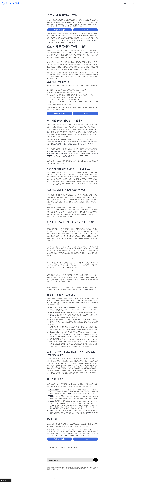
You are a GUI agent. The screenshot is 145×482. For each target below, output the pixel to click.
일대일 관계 (70, 213)
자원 (125, 3)
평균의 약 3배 (67, 156)
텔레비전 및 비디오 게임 (59, 144)
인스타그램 (74, 393)
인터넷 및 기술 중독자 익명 (13, 3)
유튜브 (84, 52)
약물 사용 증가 (61, 151)
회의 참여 (119, 3)
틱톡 (92, 52)
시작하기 (113, 3)
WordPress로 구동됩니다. (52, 477)
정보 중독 (50, 410)
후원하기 (55, 334)
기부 (142, 3)
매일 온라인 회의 (79, 307)
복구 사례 (86, 289)
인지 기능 (77, 143)
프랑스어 (64, 40)
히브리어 (89, 40)
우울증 (68, 151)
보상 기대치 (66, 143)
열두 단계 (65, 334)
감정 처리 (82, 143)
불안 (56, 151)
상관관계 (93, 153)
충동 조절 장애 (83, 150)
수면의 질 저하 (62, 153)
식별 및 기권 (81, 319)
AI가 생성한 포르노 (57, 408)
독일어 (78, 40)
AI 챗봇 (53, 413)
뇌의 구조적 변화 (56, 141)
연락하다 (138, 3)
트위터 (79, 393)
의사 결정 (58, 143)
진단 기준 (62, 126)
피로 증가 (68, 153)
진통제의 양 (71, 144)
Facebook (68, 393)
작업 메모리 (89, 143)
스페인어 (69, 40)
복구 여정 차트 (62, 327)
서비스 (129, 3)
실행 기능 (72, 143)
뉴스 (67, 412)
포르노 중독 (51, 405)
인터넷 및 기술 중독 (52, 56)
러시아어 (74, 40)
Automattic (62, 477)
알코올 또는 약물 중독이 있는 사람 (87, 141)
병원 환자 (82, 144)
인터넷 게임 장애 (87, 131)
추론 (62, 143)
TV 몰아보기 (70, 52)
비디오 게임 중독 (52, 401)
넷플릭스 (88, 52)
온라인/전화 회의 (59, 30)
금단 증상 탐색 (69, 327)
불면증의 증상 (75, 153)
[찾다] (95, 460)
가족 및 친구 (65, 179)
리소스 (82, 326)
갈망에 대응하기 (79, 327)
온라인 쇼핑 (88, 412)
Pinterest (50, 395)
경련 (95, 52)
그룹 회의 (60, 213)
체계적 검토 (90, 197)
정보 (134, 3)
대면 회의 (85, 30)
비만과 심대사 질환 (53, 153)
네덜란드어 (83, 40)
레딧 (94, 393)
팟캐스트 (58, 54)
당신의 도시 (75, 42)
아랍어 (93, 40)
